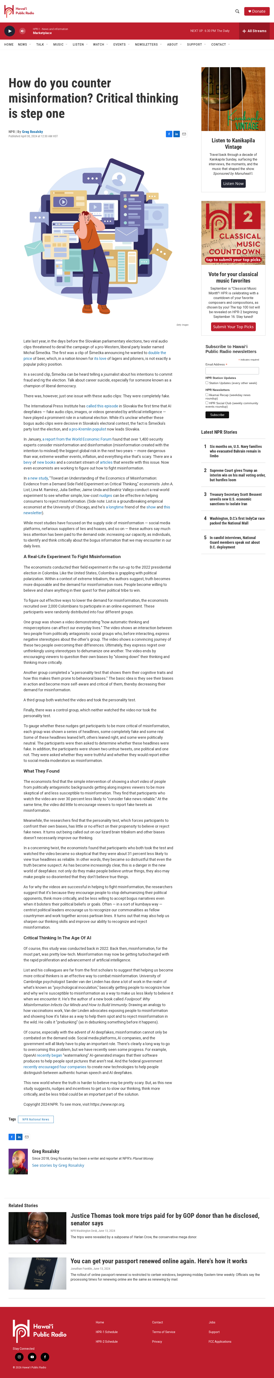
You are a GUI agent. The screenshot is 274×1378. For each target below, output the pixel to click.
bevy (28, 462)
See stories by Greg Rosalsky (58, 1165)
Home (9, 44)
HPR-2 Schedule (107, 1341)
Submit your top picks (233, 326)
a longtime (115, 507)
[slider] (29, 31)
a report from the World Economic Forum (77, 439)
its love (100, 358)
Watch (98, 44)
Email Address (216, 364)
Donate (258, 11)
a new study (38, 478)
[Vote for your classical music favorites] (233, 233)
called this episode (102, 406)
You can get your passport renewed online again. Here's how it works (159, 1261)
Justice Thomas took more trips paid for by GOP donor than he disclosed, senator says (165, 1219)
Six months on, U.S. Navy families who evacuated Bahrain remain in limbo (236, 451)
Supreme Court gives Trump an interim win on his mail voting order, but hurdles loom (237, 475)
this (167, 507)
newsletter (33, 513)
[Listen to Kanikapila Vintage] (233, 99)
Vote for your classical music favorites (233, 277)
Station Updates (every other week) (232, 383)
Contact (157, 1322)
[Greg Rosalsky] (18, 1161)
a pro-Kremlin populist (87, 429)
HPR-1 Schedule (107, 1332)
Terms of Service (163, 1332)
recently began (49, 1055)
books (50, 462)
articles (106, 462)
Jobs (212, 1322)
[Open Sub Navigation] (30, 44)
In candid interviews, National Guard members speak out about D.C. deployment (235, 542)
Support (214, 1332)
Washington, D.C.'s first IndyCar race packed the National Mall (237, 520)
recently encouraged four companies (55, 1067)
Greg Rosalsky (32, 132)
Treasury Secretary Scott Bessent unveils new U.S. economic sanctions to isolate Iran (236, 499)
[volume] (22, 31)
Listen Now (233, 183)
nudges (105, 495)
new (40, 462)
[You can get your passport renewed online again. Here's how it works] (37, 1273)
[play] (9, 31)
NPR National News (35, 1119)
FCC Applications (220, 1341)
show (151, 507)
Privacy (157, 1341)
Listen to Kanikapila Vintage (233, 143)
